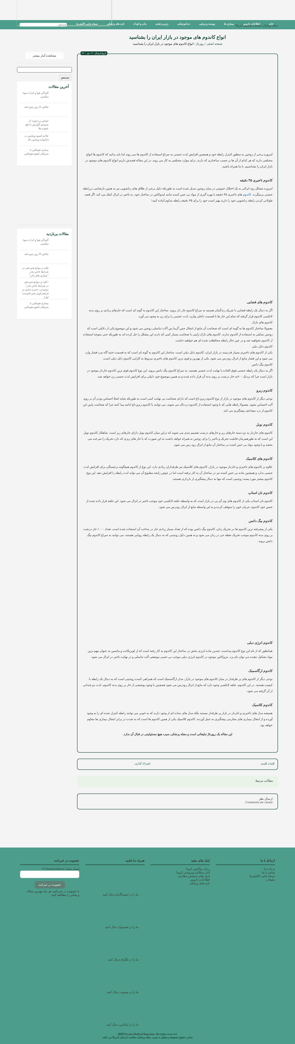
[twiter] (118, 764)
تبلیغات (270, 879)
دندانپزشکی (183, 23)
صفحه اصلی (214, 43)
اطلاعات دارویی (251, 23)
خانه (271, 23)
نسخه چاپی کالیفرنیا (87, 23)
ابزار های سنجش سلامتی (194, 876)
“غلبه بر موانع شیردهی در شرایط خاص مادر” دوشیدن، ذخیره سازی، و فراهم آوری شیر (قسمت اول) (35, 289)
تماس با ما (268, 872)
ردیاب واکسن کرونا (198, 868)
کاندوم (246, 194)
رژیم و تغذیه (161, 23)
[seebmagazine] (70, 24)
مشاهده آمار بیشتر (44, 55)
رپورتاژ (200, 43)
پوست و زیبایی (207, 23)
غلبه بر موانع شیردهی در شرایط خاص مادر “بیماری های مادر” (35, 271)
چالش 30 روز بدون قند (36, 106)
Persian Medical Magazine (139, 1034)
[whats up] (100, 764)
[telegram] (91, 764)
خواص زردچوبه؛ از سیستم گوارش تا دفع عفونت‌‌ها (37, 124)
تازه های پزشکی (115, 23)
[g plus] (109, 764)
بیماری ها (229, 23)
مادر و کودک (139, 23)
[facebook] (127, 764)
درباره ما (269, 868)
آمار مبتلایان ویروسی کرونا (193, 872)
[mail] (83, 764)
